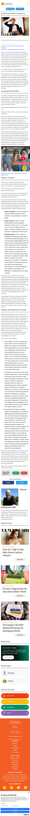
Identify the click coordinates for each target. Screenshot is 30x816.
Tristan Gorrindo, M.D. (8, 586)
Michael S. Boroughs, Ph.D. (10, 622)
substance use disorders (14, 441)
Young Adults (10, 707)
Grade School (9, 46)
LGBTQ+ (23, 49)
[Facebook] (4, 787)
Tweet (22, 482)
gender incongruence (19, 56)
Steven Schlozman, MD (9, 43)
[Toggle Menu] (27, 3)
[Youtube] (18, 787)
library (15, 750)
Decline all (15, 812)
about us (15, 743)
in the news (15, 752)
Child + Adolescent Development (12, 49)
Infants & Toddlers (15, 758)
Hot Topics (15, 46)
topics (15, 745)
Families (9, 713)
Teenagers (3, 47)
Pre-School (21, 46)
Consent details (4, 805)
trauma (27, 439)
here (9, 328)
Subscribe (9, 657)
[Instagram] (11, 787)
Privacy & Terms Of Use (15, 739)
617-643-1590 (15, 727)
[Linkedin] (25, 787)
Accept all (15, 809)
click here (10, 519)
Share (9, 482)
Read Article (20, 559)
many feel (7, 127)
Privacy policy (15, 805)
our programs (15, 748)
